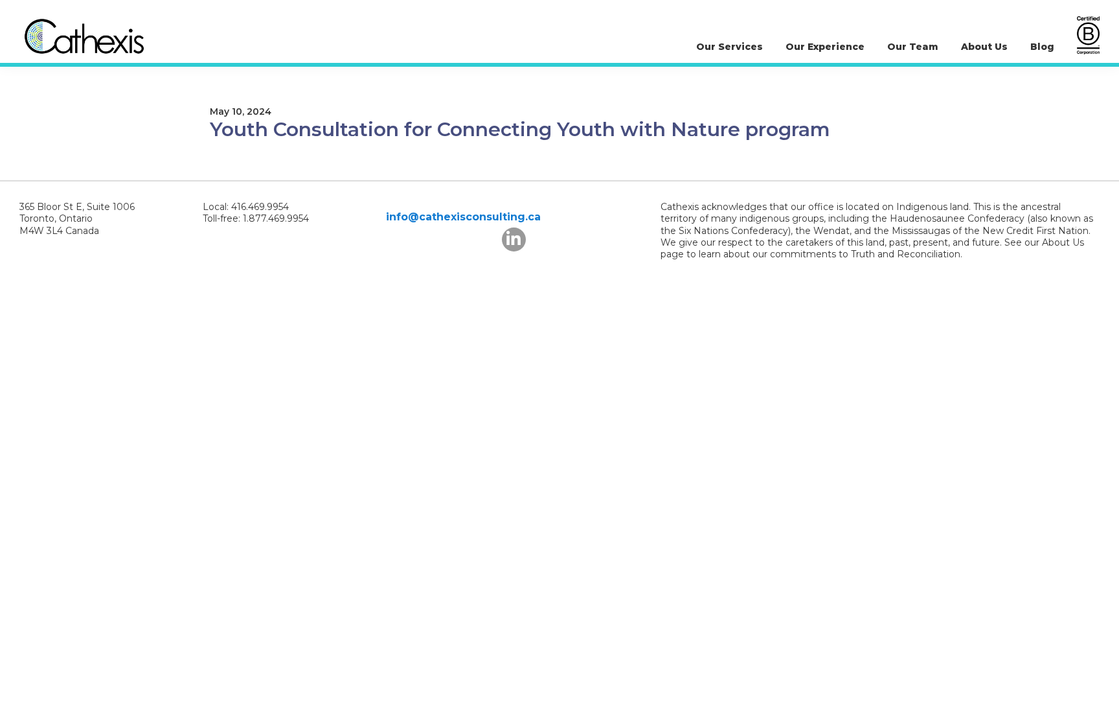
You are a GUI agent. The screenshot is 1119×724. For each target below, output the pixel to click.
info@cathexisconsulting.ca (463, 217)
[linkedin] (514, 239)
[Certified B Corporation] (1088, 35)
